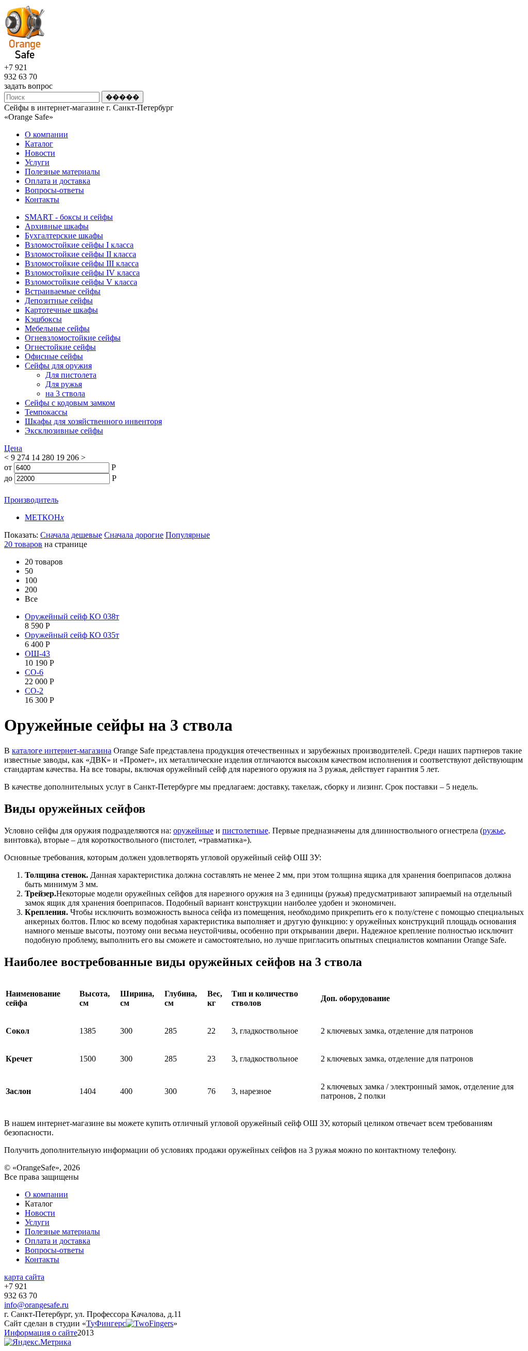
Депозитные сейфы (59, 300)
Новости (40, 153)
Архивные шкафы (57, 226)
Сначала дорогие (133, 534)
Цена (13, 448)
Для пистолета (70, 375)
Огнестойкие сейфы (60, 347)
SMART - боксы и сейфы (69, 217)
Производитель (31, 499)
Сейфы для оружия (58, 365)
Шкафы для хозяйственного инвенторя (93, 421)
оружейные (193, 830)
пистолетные (245, 830)
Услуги (37, 162)
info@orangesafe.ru (36, 1304)
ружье (493, 830)
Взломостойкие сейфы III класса (82, 263)
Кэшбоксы (43, 319)
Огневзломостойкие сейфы (73, 337)
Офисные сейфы (54, 356)
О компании (46, 134)
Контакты (42, 199)
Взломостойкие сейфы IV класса (82, 272)
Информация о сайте (40, 1332)
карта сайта (24, 1277)
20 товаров (23, 544)
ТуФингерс (106, 1323)
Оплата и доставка (57, 180)
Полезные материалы (62, 171)
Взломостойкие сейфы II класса (80, 254)
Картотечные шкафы (61, 309)
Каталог (39, 143)
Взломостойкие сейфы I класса (79, 244)
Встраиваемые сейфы (63, 291)
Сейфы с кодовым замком (70, 402)
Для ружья (63, 384)
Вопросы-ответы (54, 190)
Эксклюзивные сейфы (64, 430)
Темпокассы (46, 412)
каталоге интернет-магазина (61, 750)
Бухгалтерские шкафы (64, 235)
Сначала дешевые (71, 534)
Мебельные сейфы (57, 328)
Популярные (188, 534)
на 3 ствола (65, 393)
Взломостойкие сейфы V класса (81, 282)
